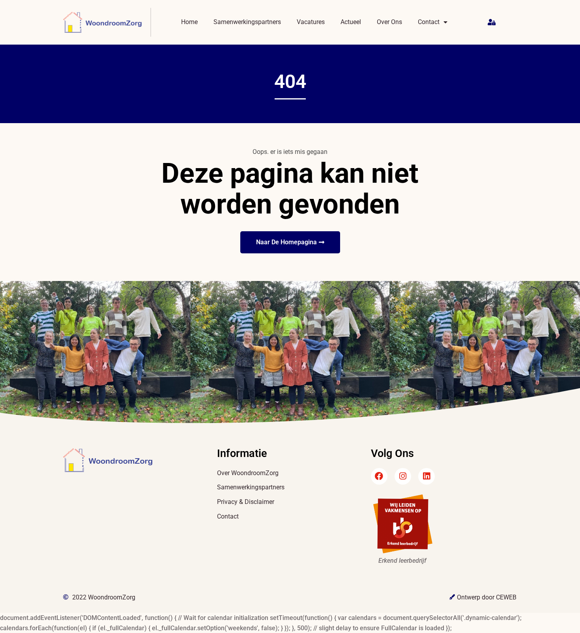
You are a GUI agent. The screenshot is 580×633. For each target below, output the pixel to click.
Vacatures (311, 22)
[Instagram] (403, 476)
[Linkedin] (426, 476)
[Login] (493, 22)
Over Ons (389, 22)
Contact (429, 22)
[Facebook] (379, 476)
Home (189, 22)
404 (290, 81)
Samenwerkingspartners (247, 22)
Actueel (351, 22)
